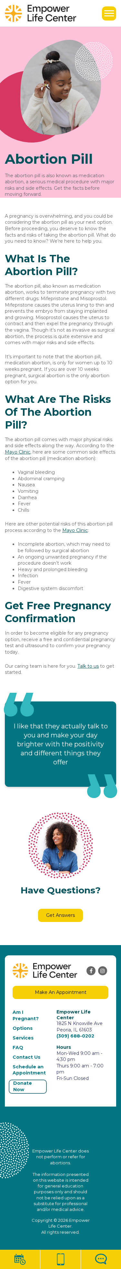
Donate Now (22, 1086)
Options (23, 1028)
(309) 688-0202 (75, 1036)
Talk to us (88, 666)
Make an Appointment (60, 992)
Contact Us (26, 1057)
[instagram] (102, 970)
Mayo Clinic (17, 452)
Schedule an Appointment (29, 1070)
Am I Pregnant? (26, 1015)
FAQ (18, 1047)
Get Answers (60, 915)
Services (23, 1038)
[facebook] (91, 970)
